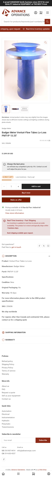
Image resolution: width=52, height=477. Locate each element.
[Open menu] (47, 12)
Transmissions (8, 427)
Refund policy (7, 361)
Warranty (5, 374)
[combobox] (26, 21)
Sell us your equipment (11, 396)
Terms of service (8, 371)
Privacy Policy (7, 368)
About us (5, 386)
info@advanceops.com (26, 451)
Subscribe (43, 440)
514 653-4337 (10, 453)
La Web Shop (41, 470)
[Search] (47, 21)
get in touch (16, 247)
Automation (6, 411)
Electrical (5, 414)
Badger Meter (6, 128)
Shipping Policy (8, 364)
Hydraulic (5, 421)
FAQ (3, 389)
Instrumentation (8, 417)
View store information (14, 213)
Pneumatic (6, 424)
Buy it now (26, 193)
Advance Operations (18, 470)
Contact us (40, 167)
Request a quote (8, 392)
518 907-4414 (10, 451)
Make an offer (16, 200)
